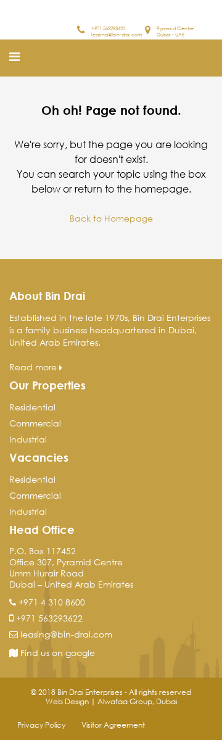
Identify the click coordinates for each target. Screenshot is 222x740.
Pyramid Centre (175, 27)
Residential (32, 407)
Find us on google (56, 653)
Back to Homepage (111, 218)
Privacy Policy (41, 725)
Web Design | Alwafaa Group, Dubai (111, 701)
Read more (34, 367)
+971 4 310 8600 (51, 602)
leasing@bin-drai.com (116, 34)
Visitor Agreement (113, 725)
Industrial (28, 439)
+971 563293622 (108, 27)
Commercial (35, 423)
